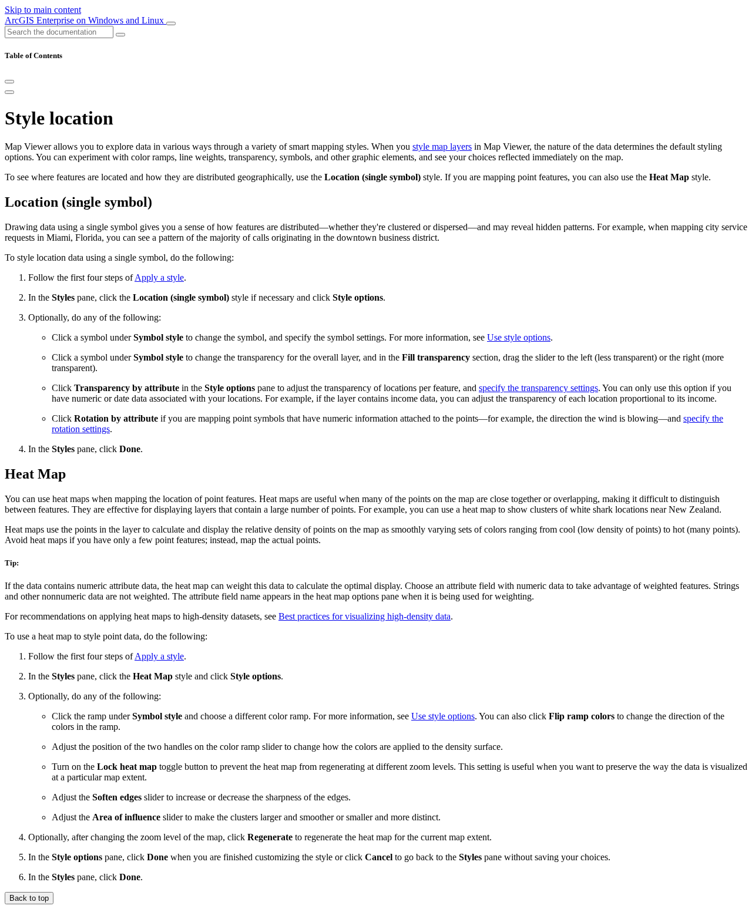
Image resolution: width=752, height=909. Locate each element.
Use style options (518, 337)
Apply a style (159, 277)
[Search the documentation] (120, 34)
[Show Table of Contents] (9, 92)
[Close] (9, 81)
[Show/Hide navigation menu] (171, 23)
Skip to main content (43, 10)
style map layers (442, 147)
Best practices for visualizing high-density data (364, 616)
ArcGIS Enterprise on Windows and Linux (85, 20)
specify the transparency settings (538, 388)
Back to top (29, 898)
